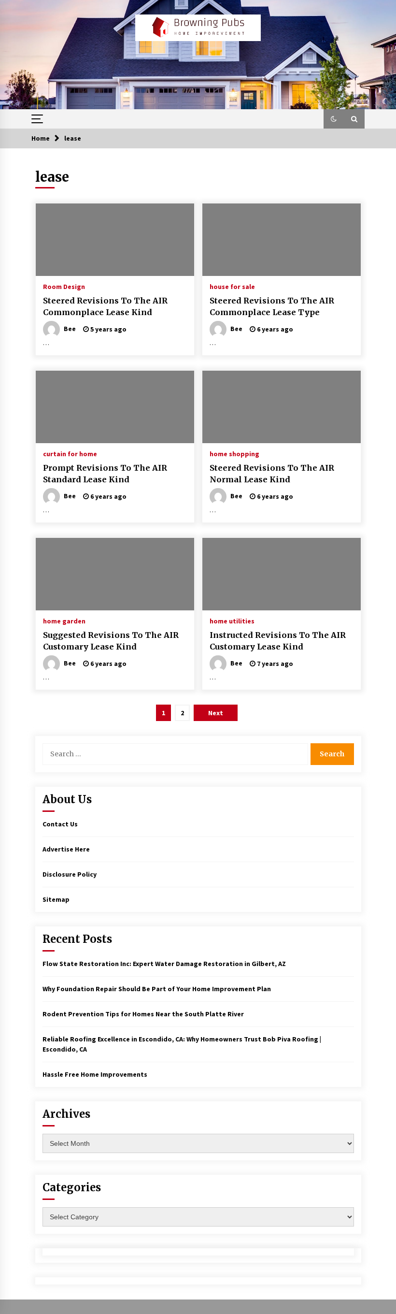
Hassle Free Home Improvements (94, 1074)
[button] (334, 119)
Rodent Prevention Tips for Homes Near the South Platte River (143, 1014)
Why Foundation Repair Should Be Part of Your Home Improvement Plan (156, 988)
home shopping (234, 453)
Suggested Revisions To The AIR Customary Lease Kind (111, 641)
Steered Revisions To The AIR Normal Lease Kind (272, 474)
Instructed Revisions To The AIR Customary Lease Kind (278, 641)
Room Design (64, 286)
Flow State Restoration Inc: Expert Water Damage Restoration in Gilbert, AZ (164, 963)
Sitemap (56, 899)
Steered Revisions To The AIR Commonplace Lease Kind (105, 307)
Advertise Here (66, 849)
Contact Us (60, 824)
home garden (64, 620)
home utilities (232, 620)
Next (215, 712)
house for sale (232, 286)
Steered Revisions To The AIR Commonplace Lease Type (272, 307)
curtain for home (70, 453)
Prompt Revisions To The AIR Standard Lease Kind (105, 474)
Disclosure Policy (69, 874)
